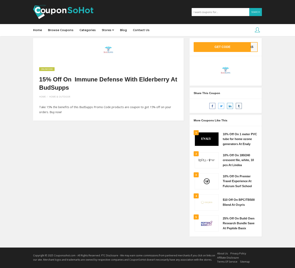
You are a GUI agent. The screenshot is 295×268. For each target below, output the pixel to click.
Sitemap (245, 261)
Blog (123, 30)
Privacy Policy (238, 253)
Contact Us (141, 30)
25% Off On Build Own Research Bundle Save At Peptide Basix (238, 223)
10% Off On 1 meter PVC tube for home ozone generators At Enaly (240, 139)
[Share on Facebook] (212, 106)
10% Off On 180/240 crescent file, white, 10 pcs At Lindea (238, 160)
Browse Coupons (60, 30)
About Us (222, 253)
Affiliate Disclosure (228, 257)
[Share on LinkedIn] (230, 106)
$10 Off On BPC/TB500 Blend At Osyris (239, 202)
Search (255, 12)
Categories (87, 30)
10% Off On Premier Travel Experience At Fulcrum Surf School (237, 181)
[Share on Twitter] (221, 106)
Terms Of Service (227, 261)
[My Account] (257, 30)
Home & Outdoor (59, 96)
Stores (107, 30)
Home (37, 30)
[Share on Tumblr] (239, 106)
